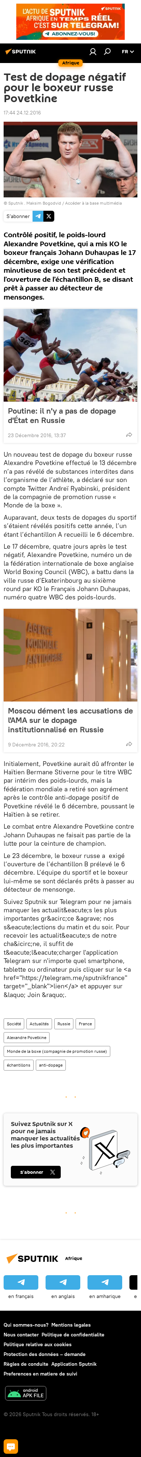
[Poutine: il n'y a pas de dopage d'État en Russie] (70, 355)
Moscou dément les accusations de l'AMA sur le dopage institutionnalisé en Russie (70, 720)
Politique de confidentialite (73, 1334)
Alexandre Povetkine (26, 1037)
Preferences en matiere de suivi (40, 1373)
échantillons (18, 1065)
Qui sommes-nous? (26, 1325)
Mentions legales (71, 1325)
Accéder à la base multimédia (93, 203)
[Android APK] (25, 1394)
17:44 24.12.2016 (22, 112)
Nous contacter (21, 1334)
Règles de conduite (26, 1364)
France (85, 1023)
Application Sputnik (74, 1364)
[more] (129, 434)
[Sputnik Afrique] (22, 54)
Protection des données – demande (45, 1354)
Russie (63, 1023)
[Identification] (93, 51)
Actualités (39, 1023)
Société (14, 1023)
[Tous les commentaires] (11, 1446)
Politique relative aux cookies (38, 1344)
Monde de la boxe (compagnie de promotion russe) (57, 1051)
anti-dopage (51, 1065)
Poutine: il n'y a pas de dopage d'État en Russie (62, 415)
